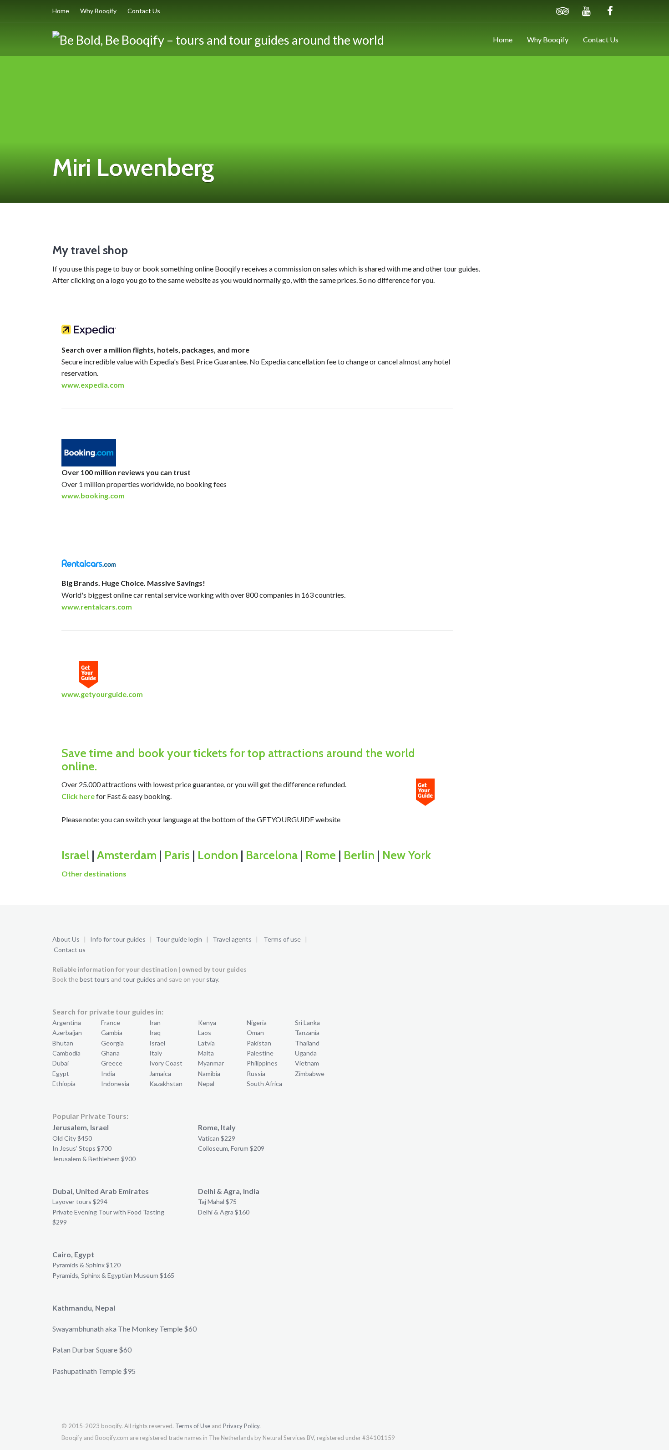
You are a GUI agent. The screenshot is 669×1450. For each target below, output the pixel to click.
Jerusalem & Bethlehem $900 (94, 1159)
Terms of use (282, 939)
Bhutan (62, 1043)
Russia (256, 1073)
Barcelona (272, 855)
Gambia (111, 1032)
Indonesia (115, 1083)
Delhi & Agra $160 (223, 1212)
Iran (155, 1022)
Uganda (306, 1053)
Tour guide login (179, 939)
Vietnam (307, 1063)
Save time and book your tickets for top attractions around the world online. (238, 760)
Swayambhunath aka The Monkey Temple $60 (124, 1328)
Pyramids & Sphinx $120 (86, 1265)
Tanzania (307, 1032)
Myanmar (211, 1063)
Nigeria (257, 1022)
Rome (320, 855)
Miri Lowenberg (133, 167)
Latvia (206, 1043)
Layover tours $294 (79, 1201)
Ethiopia (64, 1083)
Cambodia (66, 1053)
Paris (177, 855)
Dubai (60, 1063)
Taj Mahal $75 (217, 1201)
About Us (66, 939)
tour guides (139, 979)
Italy (155, 1053)
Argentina (66, 1022)
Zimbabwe (309, 1073)
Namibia (209, 1073)
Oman (255, 1032)
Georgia (112, 1043)
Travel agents (232, 939)
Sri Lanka (307, 1022)
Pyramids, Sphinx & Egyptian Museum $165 (113, 1275)
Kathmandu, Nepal (83, 1307)
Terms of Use (192, 1426)
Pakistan (259, 1043)
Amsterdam (127, 855)
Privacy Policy (241, 1426)
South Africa (264, 1083)
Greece (111, 1063)
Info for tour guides (118, 939)
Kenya (207, 1022)
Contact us (70, 949)
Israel (75, 855)
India (108, 1073)
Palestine (260, 1053)
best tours (95, 979)
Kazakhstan (165, 1083)
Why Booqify (98, 11)
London (218, 855)
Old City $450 (72, 1138)
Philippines (262, 1063)
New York (406, 855)
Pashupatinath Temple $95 (94, 1371)
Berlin (359, 855)
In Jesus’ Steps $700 (82, 1148)
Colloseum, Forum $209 (231, 1148)
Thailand (307, 1043)
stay (212, 979)
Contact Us (143, 11)
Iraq (155, 1032)
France (110, 1022)
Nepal (206, 1083)
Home (60, 11)
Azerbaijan (67, 1032)
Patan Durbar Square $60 (92, 1349)
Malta (206, 1053)
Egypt (60, 1073)
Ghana (110, 1053)
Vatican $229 (216, 1138)
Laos (204, 1032)
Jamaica (160, 1073)
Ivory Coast (165, 1063)
